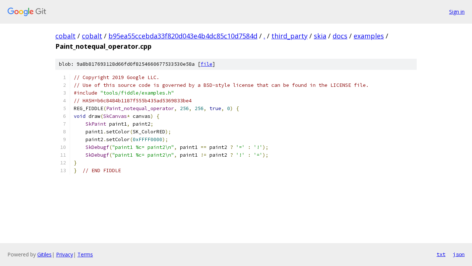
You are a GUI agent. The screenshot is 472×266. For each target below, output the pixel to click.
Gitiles (44, 254)
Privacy (64, 254)
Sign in (457, 11)
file (206, 64)
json (459, 254)
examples (369, 35)
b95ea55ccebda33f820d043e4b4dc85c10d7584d (182, 35)
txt (441, 254)
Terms (85, 254)
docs (340, 35)
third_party (289, 35)
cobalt (65, 35)
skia (320, 35)
